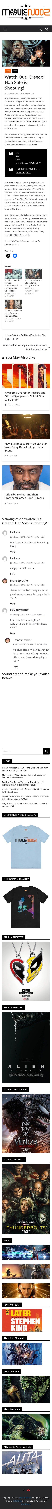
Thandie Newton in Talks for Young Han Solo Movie (13, 313)
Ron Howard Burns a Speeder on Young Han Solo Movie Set (33, 284)
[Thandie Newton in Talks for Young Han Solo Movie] (13, 304)
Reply (12, 551)
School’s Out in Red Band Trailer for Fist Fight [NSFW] (25, 337)
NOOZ (8, 71)
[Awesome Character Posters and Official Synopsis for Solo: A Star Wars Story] (26, 365)
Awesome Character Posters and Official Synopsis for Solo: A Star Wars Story (25, 396)
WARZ (15, 71)
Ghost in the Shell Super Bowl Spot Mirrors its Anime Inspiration (25, 347)
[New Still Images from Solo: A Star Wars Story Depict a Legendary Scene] (26, 416)
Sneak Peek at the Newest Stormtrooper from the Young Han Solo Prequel (13, 285)
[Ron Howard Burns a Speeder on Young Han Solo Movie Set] (33, 274)
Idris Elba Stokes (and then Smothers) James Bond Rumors (24, 496)
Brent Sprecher (28, 94)
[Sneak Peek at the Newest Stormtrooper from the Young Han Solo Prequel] (13, 274)
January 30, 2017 (23, 172)
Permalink (40, 537)
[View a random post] (46, 29)
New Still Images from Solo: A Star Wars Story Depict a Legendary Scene (26, 447)
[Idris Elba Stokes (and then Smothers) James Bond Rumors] (26, 467)
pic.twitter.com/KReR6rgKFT (28, 163)
